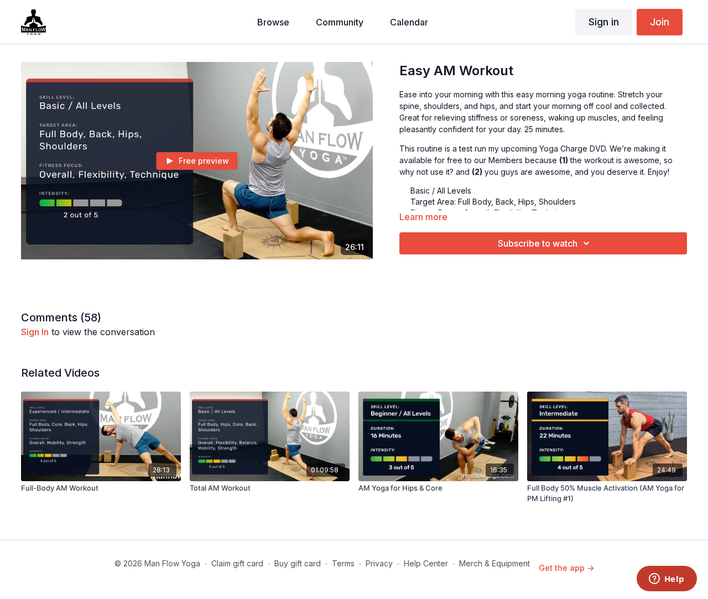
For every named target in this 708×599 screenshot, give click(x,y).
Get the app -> (566, 567)
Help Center (426, 563)
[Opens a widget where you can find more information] (666, 579)
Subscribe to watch (537, 243)
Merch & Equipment (494, 563)
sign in (35, 331)
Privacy (379, 563)
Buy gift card (297, 563)
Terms (343, 563)
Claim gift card (237, 563)
